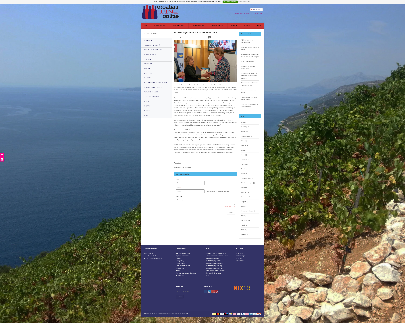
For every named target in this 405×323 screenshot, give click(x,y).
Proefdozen (148, 40)
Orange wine (245, 159)
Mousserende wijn (150, 54)
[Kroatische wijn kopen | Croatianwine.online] (176, 12)
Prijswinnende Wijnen (151, 92)
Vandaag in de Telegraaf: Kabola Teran (248, 67)
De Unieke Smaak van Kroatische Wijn (216, 253)
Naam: (178, 179)
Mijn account (258, 14)
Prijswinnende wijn (247, 178)
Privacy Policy (180, 261)
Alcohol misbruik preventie (213, 273)
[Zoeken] (144, 33)
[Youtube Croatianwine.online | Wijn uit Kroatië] (213, 291)
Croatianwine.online (199, 37)
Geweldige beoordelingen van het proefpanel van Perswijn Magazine (249, 75)
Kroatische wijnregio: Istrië (213, 261)
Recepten (234, 25)
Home (145, 25)
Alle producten (159, 25)
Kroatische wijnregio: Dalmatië (214, 268)
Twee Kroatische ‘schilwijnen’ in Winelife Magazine (250, 98)
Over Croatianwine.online (183, 253)
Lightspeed (184, 313)
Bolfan (243, 122)
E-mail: (178, 188)
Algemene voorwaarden (182, 256)
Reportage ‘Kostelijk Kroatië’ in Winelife (250, 48)
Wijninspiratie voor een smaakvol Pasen (247, 41)
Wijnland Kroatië (198, 25)
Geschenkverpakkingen (151, 97)
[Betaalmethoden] (214, 314)
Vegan (243, 206)
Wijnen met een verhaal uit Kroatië (215, 271)
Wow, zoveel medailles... (248, 61)
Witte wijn (147, 59)
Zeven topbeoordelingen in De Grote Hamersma (249, 105)
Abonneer (179, 297)
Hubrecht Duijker (246, 136)
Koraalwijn (147, 78)
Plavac (244, 173)
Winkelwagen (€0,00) (243, 14)
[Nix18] (242, 288)
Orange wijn (148, 64)
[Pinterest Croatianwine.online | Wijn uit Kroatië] (209, 291)
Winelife (244, 225)
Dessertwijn (245, 127)
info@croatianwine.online (154, 258)
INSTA (207, 275)
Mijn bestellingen (240, 256)
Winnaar (244, 230)
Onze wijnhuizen (217, 25)
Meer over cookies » (244, 2)
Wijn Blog (247, 25)
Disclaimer (179, 258)
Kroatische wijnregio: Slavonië (214, 263)
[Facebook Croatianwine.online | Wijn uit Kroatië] (205, 291)
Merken (146, 101)
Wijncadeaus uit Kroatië (152, 45)
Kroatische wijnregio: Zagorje (214, 266)
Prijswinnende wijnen (248, 183)
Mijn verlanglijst (240, 261)
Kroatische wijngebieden (212, 258)
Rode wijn (147, 68)
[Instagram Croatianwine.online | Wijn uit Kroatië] (216, 291)
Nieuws (259, 25)
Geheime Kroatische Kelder (153, 87)
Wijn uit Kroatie (246, 220)
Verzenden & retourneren (183, 266)
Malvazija (244, 145)
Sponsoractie (245, 197)
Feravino (244, 131)
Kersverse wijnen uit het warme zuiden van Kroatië (249, 84)
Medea (243, 150)
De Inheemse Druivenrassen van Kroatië (217, 256)
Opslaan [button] (231, 212)
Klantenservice (180, 268)
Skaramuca (245, 192)
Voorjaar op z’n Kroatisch (153, 50)
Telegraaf (244, 202)
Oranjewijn (245, 164)
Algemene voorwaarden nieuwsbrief (186, 273)
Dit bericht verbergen (230, 2)
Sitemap (178, 271)
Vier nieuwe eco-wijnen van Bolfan (248, 91)
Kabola (244, 141)
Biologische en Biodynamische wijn (155, 82)
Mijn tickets (239, 258)
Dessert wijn (148, 73)
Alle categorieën (178, 25)
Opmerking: (179, 196)
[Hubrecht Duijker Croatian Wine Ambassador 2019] (205, 62)
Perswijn (244, 169)
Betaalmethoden (180, 263)
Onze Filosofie (180, 275)
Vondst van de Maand (248, 211)
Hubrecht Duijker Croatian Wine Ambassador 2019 (195, 32)
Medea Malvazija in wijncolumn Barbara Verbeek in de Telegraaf (250, 55)
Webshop (244, 216)
